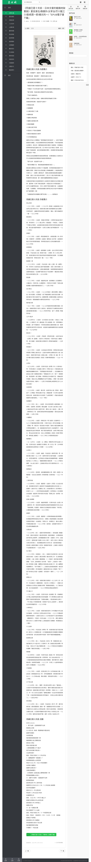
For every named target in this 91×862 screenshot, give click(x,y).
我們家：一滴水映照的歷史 (80, 36)
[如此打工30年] (71, 18)
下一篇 (62, 851)
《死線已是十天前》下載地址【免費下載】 (43, 834)
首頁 (27, 28)
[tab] (70, 7)
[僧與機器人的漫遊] (71, 31)
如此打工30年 (77, 16)
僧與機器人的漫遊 (78, 30)
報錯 (59, 28)
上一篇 (27, 851)
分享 (63, 28)
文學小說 (54, 21)
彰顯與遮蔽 (76, 43)
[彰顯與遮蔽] (71, 45)
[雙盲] (71, 25)
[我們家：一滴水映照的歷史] (71, 38)
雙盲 (75, 23)
